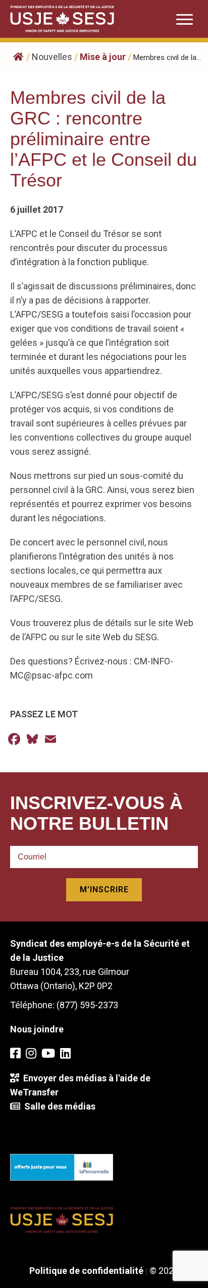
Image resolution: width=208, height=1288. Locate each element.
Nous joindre (37, 1029)
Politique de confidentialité (86, 1270)
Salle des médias (57, 1106)
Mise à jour (103, 56)
